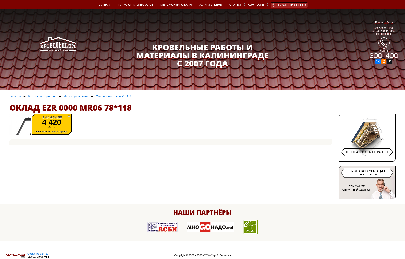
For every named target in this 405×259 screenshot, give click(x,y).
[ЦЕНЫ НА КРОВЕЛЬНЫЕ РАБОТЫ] (367, 157)
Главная (104, 5)
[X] (389, 61)
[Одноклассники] (383, 61)
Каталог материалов (135, 5)
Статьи (235, 5)
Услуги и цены (210, 5)
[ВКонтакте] (378, 61)
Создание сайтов (37, 253)
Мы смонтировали (176, 5)
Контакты (256, 5)
